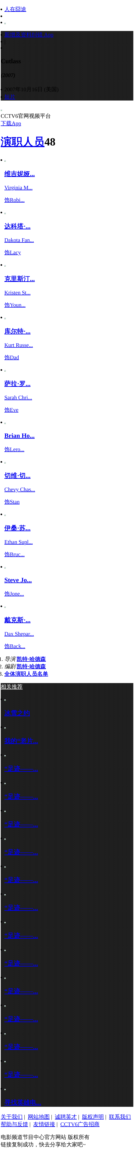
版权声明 (93, 1117)
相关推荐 (12, 687)
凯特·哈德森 (31, 659)
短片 (9, 97)
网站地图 (39, 1117)
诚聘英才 (66, 1117)
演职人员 (22, 142)
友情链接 (44, 1124)
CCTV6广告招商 (80, 1124)
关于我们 (12, 1117)
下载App (11, 123)
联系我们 (120, 1117)
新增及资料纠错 (28, 35)
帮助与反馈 (14, 1124)
